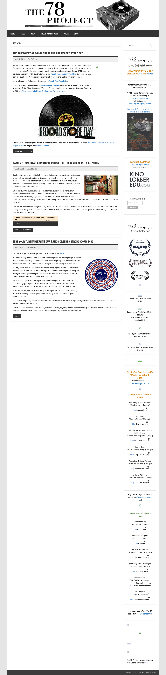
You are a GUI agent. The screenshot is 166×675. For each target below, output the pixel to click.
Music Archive (145, 614)
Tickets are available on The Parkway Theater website (44, 91)
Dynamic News (150, 672)
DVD (140, 74)
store (62, 253)
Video (23, 34)
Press (66, 34)
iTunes (138, 497)
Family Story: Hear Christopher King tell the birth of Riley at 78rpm (56, 163)
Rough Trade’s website (58, 81)
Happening (18, 151)
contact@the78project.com (140, 104)
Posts (12, 34)
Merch (16, 316)
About (76, 34)
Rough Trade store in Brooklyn (63, 74)
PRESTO (29, 151)
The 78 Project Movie (49, 34)
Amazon (148, 497)
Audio (16, 230)
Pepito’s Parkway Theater (49, 85)
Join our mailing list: (136, 199)
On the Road (26, 230)
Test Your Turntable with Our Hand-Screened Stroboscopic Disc (53, 241)
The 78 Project (33, 59)
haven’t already (42, 145)
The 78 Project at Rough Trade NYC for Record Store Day (48, 53)
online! (150, 74)
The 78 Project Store (140, 383)
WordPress (137, 672)
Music (32, 34)
